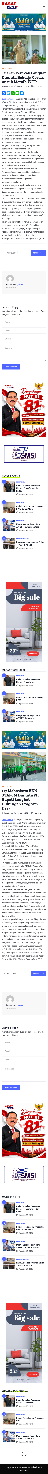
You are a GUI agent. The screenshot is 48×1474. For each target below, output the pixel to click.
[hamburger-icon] (43, 6)
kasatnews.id (7, 99)
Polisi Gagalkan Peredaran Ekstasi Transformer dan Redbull (28, 488)
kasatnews (8, 86)
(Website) (20, 284)
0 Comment (37, 86)
